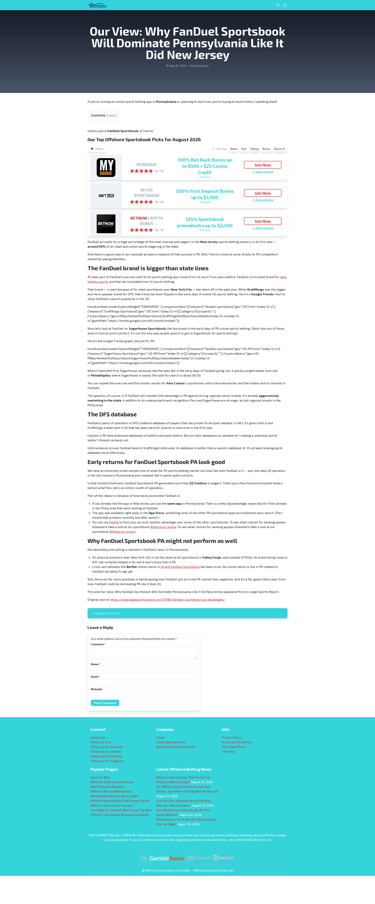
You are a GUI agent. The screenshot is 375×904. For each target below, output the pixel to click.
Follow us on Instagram (107, 761)
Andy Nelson (200, 65)
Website (96, 689)
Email (95, 676)
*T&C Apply (205, 177)
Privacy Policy (232, 737)
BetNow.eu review (163, 527)
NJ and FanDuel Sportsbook (180, 566)
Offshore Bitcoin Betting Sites (111, 791)
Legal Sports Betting (106, 613)
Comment (98, 644)
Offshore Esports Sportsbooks (112, 782)
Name (95, 664)
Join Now (263, 164)
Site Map (228, 751)
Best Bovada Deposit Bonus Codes (114, 796)
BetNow (138, 218)
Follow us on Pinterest (106, 756)
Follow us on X (100, 742)
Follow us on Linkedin (105, 751)
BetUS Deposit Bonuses (107, 786)
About (160, 737)
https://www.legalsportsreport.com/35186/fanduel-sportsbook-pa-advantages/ (167, 599)
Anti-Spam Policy (234, 747)
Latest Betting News (170, 742)
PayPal (114, 522)
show (111, 115)
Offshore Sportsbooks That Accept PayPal (120, 800)
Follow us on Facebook (106, 747)
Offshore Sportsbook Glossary (111, 805)
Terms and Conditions (237, 742)
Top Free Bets (100, 777)
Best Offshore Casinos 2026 (175, 747)
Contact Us (98, 737)
